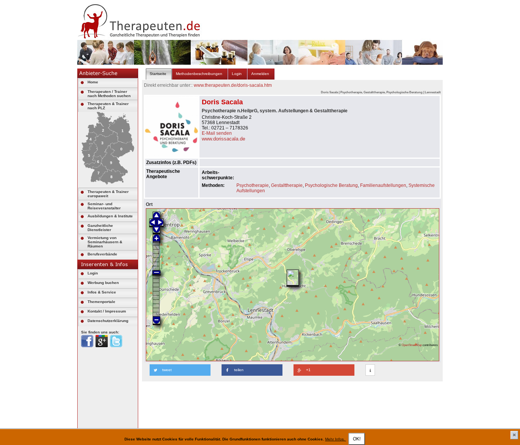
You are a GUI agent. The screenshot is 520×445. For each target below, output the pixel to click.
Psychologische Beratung (331, 185)
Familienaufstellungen (383, 185)
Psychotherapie (252, 185)
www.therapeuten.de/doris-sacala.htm (233, 85)
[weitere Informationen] (370, 370)
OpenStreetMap (412, 345)
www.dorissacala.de (223, 139)
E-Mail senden (217, 133)
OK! (356, 439)
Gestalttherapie (287, 185)
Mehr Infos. (335, 439)
